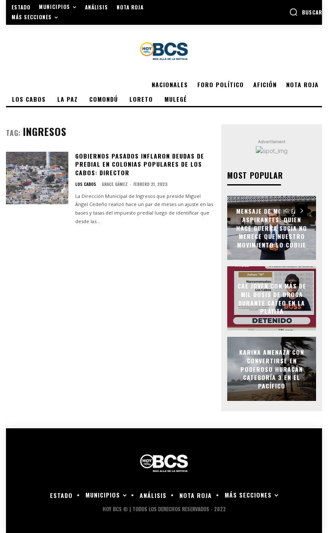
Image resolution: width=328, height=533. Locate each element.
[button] (305, 12)
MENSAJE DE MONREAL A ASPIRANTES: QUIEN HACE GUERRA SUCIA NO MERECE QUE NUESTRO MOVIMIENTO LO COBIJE (271, 227)
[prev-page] (286, 210)
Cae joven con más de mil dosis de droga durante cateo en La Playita (271, 298)
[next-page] (301, 210)
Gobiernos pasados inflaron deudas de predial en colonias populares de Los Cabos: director (139, 164)
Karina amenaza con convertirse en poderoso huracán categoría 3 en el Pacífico (271, 368)
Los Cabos (85, 184)
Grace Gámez (115, 184)
